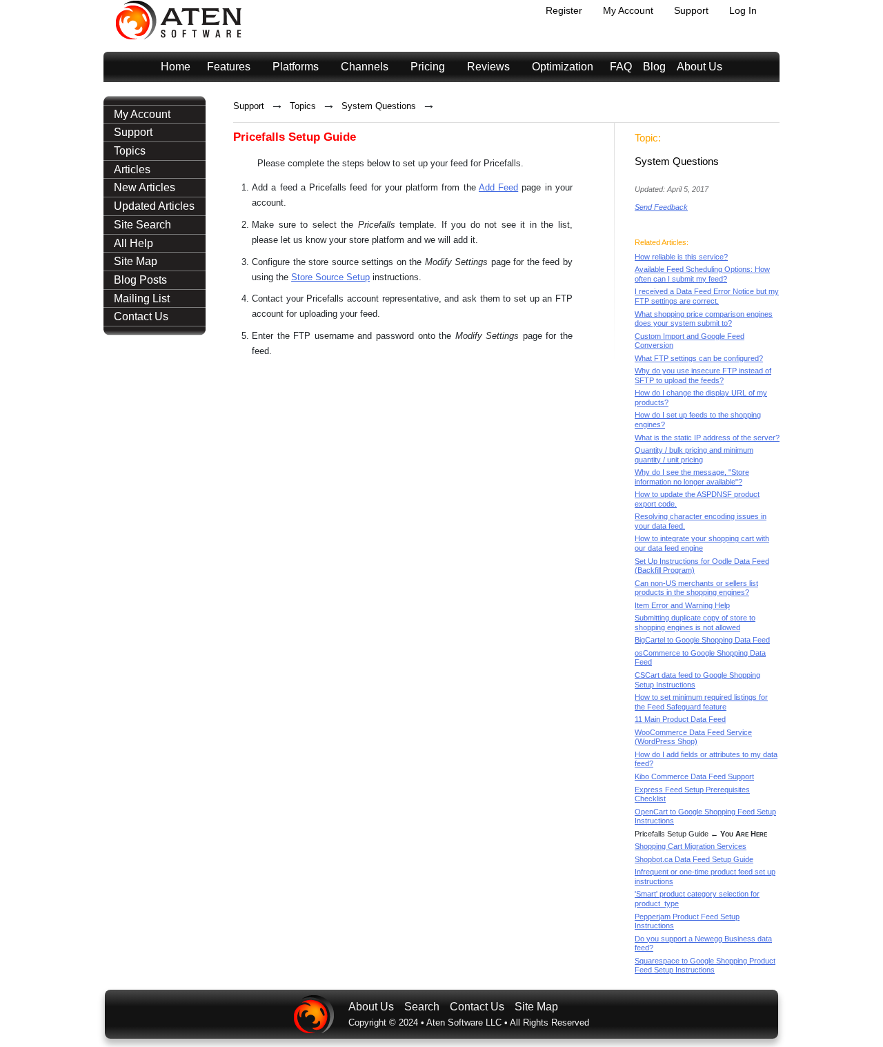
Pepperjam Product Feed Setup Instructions (687, 921)
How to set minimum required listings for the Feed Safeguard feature (701, 702)
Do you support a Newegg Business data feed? (703, 943)
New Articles (144, 187)
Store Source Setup (330, 277)
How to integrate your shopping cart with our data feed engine (702, 543)
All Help (133, 243)
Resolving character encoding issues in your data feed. (700, 521)
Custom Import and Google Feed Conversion (689, 341)
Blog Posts (140, 280)
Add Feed (498, 187)
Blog (654, 66)
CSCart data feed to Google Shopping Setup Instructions (697, 680)
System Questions (378, 106)
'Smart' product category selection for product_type (697, 899)
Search (421, 1006)
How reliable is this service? (681, 257)
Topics (130, 151)
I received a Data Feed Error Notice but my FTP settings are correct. (707, 296)
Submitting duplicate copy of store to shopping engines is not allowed (695, 623)
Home (175, 66)
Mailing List (142, 298)
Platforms (295, 66)
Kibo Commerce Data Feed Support (694, 776)
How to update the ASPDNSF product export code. (697, 499)
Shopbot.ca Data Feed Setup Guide (694, 859)
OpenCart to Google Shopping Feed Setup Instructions (705, 816)
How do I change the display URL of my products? (701, 398)
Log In (743, 10)
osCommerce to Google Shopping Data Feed (700, 658)
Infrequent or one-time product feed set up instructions (705, 876)
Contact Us (141, 316)
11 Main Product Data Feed (680, 719)
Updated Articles (154, 206)
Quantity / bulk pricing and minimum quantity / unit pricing (694, 455)
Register (564, 10)
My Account (628, 10)
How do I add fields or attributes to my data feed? (706, 759)
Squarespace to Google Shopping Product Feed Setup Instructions (705, 966)
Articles (132, 169)
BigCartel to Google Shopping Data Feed (702, 640)
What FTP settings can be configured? (699, 358)
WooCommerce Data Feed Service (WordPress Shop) (693, 737)
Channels (364, 66)
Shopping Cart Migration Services (690, 846)
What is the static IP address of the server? (707, 437)
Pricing (427, 66)
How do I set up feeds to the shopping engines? (698, 420)
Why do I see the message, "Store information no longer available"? (692, 477)
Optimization (562, 66)
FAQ (621, 66)
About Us (699, 66)
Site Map (135, 261)
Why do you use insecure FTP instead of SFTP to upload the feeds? (703, 375)
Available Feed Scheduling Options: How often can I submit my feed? (702, 274)
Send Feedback (661, 207)
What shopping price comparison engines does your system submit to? (704, 319)
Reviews (488, 66)
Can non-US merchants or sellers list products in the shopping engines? (696, 588)
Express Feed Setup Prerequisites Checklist (692, 794)
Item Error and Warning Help (682, 605)
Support (691, 10)
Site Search (142, 225)
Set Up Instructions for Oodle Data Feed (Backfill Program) (702, 566)
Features (228, 66)
